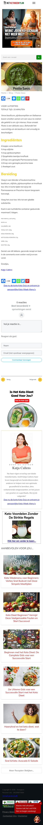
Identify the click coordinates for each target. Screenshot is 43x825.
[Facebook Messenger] (14, 98)
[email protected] (9, 796)
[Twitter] (23, 98)
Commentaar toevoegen (21, 360)
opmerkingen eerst (21, 309)
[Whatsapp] (18, 98)
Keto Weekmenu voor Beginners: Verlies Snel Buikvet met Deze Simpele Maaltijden (21, 580)
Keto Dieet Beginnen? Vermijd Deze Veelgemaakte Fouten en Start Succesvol (21, 618)
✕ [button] (40, 803)
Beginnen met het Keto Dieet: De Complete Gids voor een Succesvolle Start (21, 655)
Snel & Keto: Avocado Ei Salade (21, 760)
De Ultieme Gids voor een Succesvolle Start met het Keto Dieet (21, 692)
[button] (37, 819)
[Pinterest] (27, 98)
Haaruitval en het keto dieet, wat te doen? (21, 728)
